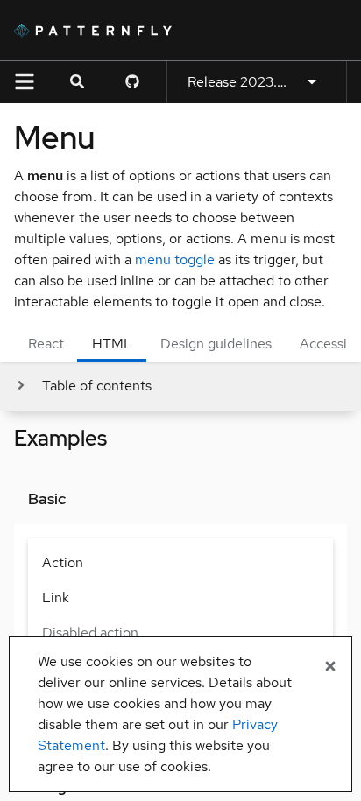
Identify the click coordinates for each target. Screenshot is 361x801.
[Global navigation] (24, 82)
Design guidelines (216, 343)
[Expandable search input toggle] (77, 82)
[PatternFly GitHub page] (132, 82)
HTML (112, 343)
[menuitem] (180, 562)
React (46, 343)
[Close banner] (330, 667)
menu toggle (175, 259)
